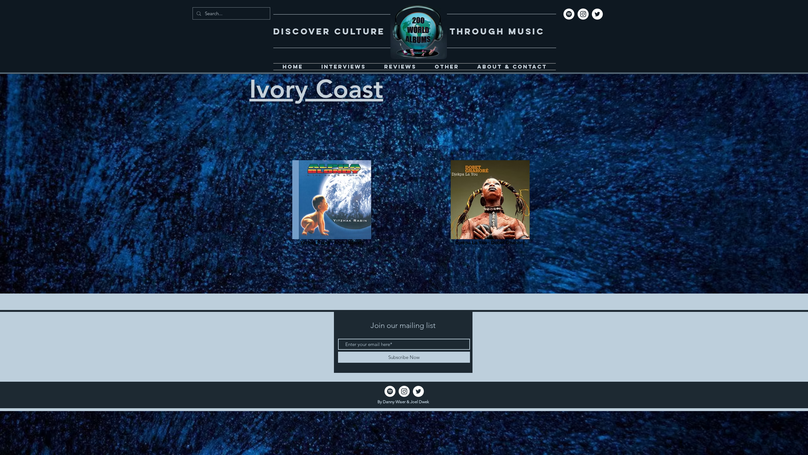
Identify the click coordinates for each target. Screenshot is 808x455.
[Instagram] (583, 14)
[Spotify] (568, 14)
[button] (446, 67)
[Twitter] (597, 14)
